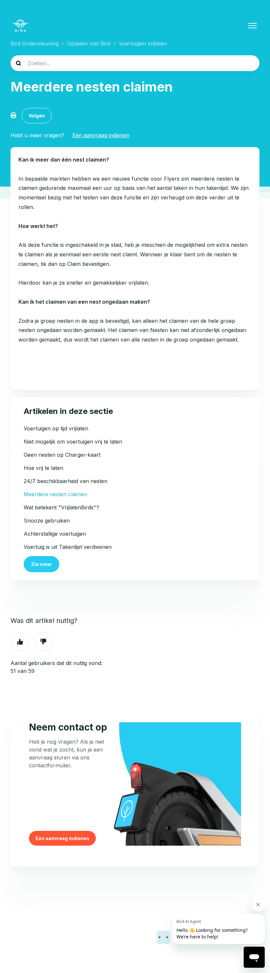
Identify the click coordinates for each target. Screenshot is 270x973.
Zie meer (41, 564)
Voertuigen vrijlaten (143, 43)
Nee (43, 641)
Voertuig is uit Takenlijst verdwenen (68, 547)
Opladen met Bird (88, 43)
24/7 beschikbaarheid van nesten (65, 481)
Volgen (37, 115)
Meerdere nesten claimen (55, 494)
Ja (20, 641)
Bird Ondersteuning (35, 43)
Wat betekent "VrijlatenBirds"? (61, 507)
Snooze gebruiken (47, 520)
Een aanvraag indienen (100, 135)
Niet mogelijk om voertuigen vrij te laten (73, 441)
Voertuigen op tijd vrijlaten (56, 428)
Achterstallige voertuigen (55, 533)
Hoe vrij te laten (43, 468)
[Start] (20, 26)
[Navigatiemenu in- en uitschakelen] (252, 25)
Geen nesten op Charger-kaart (62, 454)
